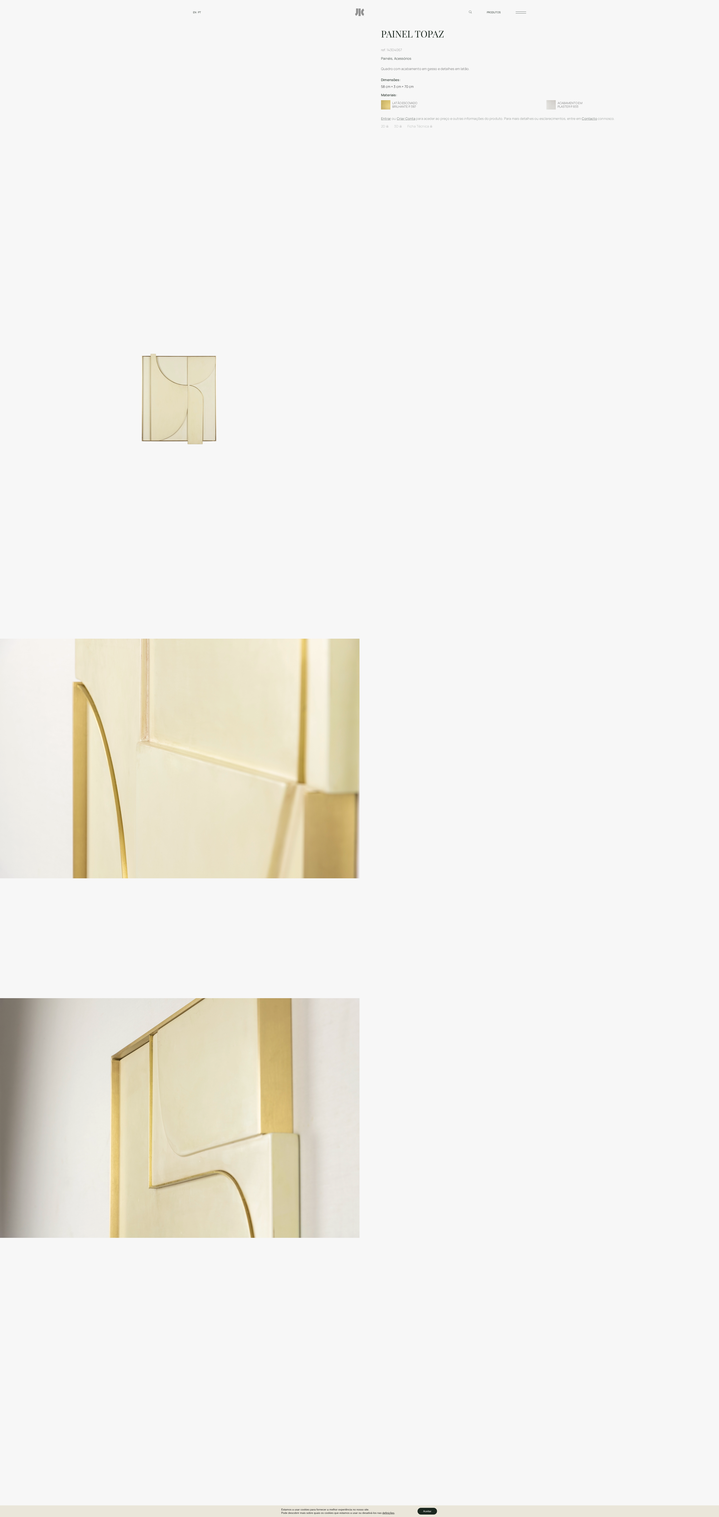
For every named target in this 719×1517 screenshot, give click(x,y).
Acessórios (402, 58)
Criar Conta (406, 118)
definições (388, 1512)
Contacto (589, 118)
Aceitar (427, 1511)
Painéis (386, 58)
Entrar (386, 118)
